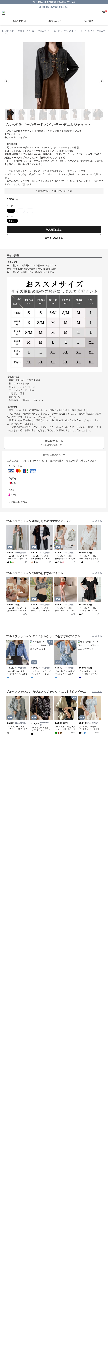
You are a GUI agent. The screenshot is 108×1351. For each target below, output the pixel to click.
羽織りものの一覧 (26, 31)
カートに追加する (54, 237)
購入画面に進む (54, 229)
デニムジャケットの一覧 (49, 31)
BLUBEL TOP (8, 31)
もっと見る (97, 521)
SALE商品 (88, 21)
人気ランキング (54, 21)
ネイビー (12, 221)
